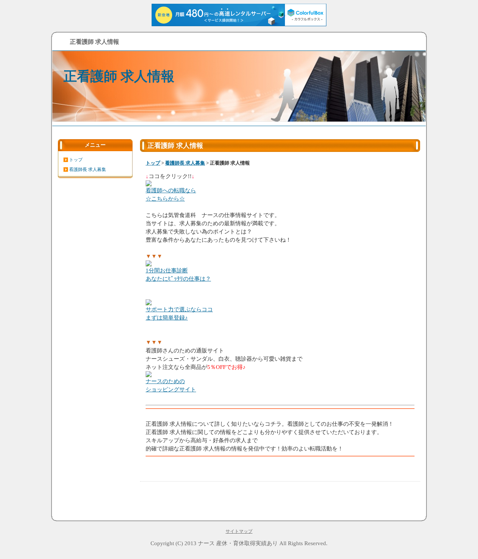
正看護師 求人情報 (118, 76)
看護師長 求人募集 (185, 163)
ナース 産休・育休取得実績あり (238, 543)
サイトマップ (239, 531)
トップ (153, 163)
